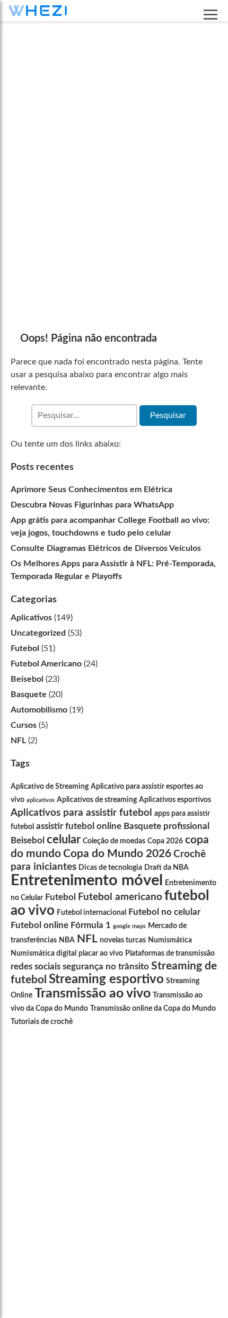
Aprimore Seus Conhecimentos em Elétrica (91, 489)
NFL (18, 740)
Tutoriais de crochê (42, 1022)
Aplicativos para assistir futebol (81, 813)
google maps (129, 926)
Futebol (25, 648)
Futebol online (39, 925)
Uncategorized (38, 633)
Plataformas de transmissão (170, 953)
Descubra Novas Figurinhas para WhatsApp (92, 505)
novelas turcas (123, 940)
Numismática (170, 940)
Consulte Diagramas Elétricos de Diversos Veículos (106, 548)
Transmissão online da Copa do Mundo (153, 1008)
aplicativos (41, 800)
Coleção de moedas (114, 841)
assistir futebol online (78, 826)
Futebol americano (120, 897)
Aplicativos (31, 617)
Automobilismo (39, 710)
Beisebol (27, 679)
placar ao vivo (100, 953)
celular (64, 839)
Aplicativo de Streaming (50, 786)
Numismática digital (43, 953)
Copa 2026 (165, 841)
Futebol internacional (91, 912)
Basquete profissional (166, 826)
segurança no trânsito (106, 966)
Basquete (29, 694)
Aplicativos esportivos (175, 800)
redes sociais (35, 966)
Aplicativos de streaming (97, 800)
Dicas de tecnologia (110, 867)
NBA (67, 940)
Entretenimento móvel (87, 880)
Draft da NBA (166, 867)
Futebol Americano (46, 664)
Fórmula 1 (91, 925)
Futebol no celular (164, 911)
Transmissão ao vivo (92, 993)
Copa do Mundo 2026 (117, 853)
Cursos (24, 725)
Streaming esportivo (106, 979)
